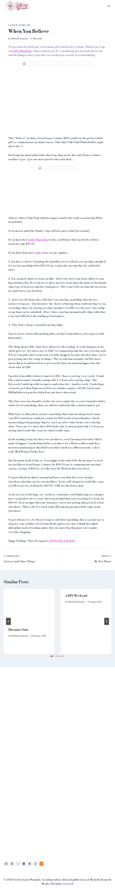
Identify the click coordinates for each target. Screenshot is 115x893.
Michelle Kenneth (19, 38)
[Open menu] (108, 6)
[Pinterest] (23, 863)
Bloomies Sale (18, 630)
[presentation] (29, 606)
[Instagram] (6, 863)
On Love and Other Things (19, 559)
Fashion (13, 25)
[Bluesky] (17, 863)
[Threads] (12, 863)
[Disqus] (57, 715)
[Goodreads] (35, 863)
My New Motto (102, 559)
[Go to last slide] (8, 621)
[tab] (51, 656)
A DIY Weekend (76, 596)
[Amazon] (29, 863)
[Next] (106, 621)
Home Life (25, 25)
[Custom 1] (41, 863)
